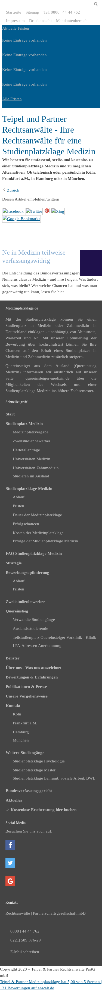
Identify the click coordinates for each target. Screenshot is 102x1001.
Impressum (15, 20)
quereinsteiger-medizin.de (48, 378)
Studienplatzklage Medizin (29, 488)
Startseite (13, 12)
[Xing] (58, 211)
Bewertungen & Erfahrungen (32, 677)
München (21, 740)
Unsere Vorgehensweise (27, 696)
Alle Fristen (12, 99)
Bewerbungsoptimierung (27, 572)
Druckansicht (40, 20)
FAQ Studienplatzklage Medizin (34, 553)
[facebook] (13, 211)
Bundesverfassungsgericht (29, 791)
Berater (13, 658)
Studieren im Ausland (31, 476)
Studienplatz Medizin (24, 423)
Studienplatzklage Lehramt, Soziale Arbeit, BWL (54, 778)
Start (10, 414)
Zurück (13, 190)
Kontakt (13, 705)
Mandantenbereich (72, 20)
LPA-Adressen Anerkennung (37, 645)
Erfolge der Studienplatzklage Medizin (45, 541)
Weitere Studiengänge (25, 752)
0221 (14, 940)
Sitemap (32, 12)
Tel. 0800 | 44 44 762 (62, 12)
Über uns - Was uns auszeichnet (33, 667)
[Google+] (47, 211)
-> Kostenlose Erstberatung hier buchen (41, 810)
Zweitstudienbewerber (25, 601)
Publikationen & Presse (26, 686)
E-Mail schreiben (24, 952)
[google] (21, 219)
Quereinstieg (17, 611)
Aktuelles (14, 800)
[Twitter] (34, 211)
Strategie (14, 563)
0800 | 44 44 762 (24, 931)
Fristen (18, 589)
